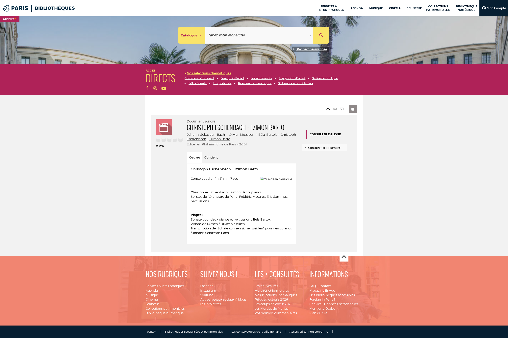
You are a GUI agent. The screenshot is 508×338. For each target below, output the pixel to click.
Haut (344, 257)
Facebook (207, 286)
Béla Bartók (267, 135)
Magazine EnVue (322, 290)
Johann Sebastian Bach (206, 135)
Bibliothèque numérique (165, 313)
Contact (325, 286)
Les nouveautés (266, 286)
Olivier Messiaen (241, 135)
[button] (493, 8)
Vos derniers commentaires (276, 313)
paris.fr (151, 331)
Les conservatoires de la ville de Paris (256, 331)
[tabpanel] (241, 203)
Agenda (152, 290)
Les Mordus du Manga (272, 308)
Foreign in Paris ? (322, 299)
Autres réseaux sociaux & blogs (223, 299)
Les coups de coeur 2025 (273, 304)
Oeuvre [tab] (194, 157)
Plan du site (318, 313)
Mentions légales (322, 308)
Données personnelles (341, 304)
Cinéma (152, 299)
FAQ (312, 286)
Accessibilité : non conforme (309, 331)
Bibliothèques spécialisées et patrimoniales (194, 331)
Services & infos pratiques (165, 286)
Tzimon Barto (219, 139)
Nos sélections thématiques (276, 295)
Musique (152, 295)
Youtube (206, 295)
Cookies (315, 304)
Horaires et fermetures (272, 290)
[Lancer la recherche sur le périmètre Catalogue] (321, 35)
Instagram (208, 290)
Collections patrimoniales (165, 308)
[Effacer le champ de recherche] (311, 35)
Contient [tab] (211, 157)
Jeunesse (153, 304)
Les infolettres (210, 304)
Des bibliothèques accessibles (332, 295)
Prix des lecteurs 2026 (271, 299)
